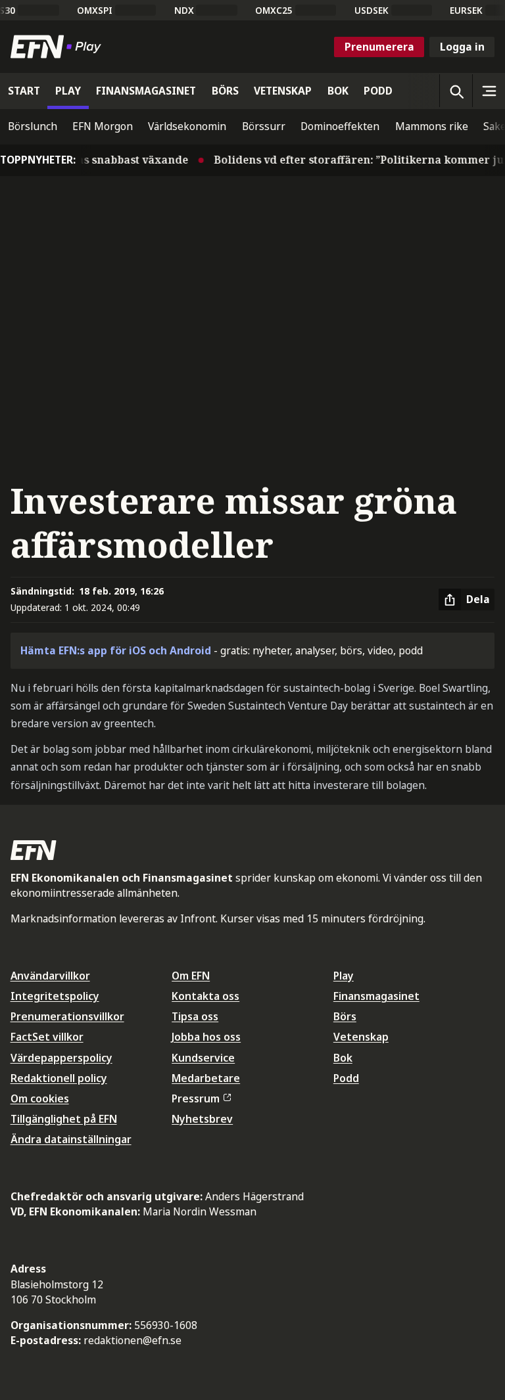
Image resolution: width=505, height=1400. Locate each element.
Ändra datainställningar (71, 1139)
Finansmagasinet (376, 996)
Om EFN (191, 975)
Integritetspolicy (55, 996)
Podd (346, 1078)
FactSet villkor (47, 1036)
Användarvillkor (50, 975)
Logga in (462, 46)
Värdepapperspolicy (61, 1057)
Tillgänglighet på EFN (64, 1119)
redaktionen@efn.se (132, 1340)
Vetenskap (361, 1036)
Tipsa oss (195, 1016)
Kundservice (203, 1057)
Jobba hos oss (206, 1036)
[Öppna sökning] (455, 90)
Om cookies (40, 1098)
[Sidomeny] (488, 90)
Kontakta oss (205, 996)
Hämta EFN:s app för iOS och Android (115, 650)
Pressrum (196, 1098)
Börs (344, 1016)
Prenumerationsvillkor (67, 1016)
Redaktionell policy (59, 1078)
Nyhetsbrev (202, 1119)
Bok (342, 1057)
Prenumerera (379, 46)
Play (343, 975)
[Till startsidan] (59, 46)
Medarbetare (206, 1078)
